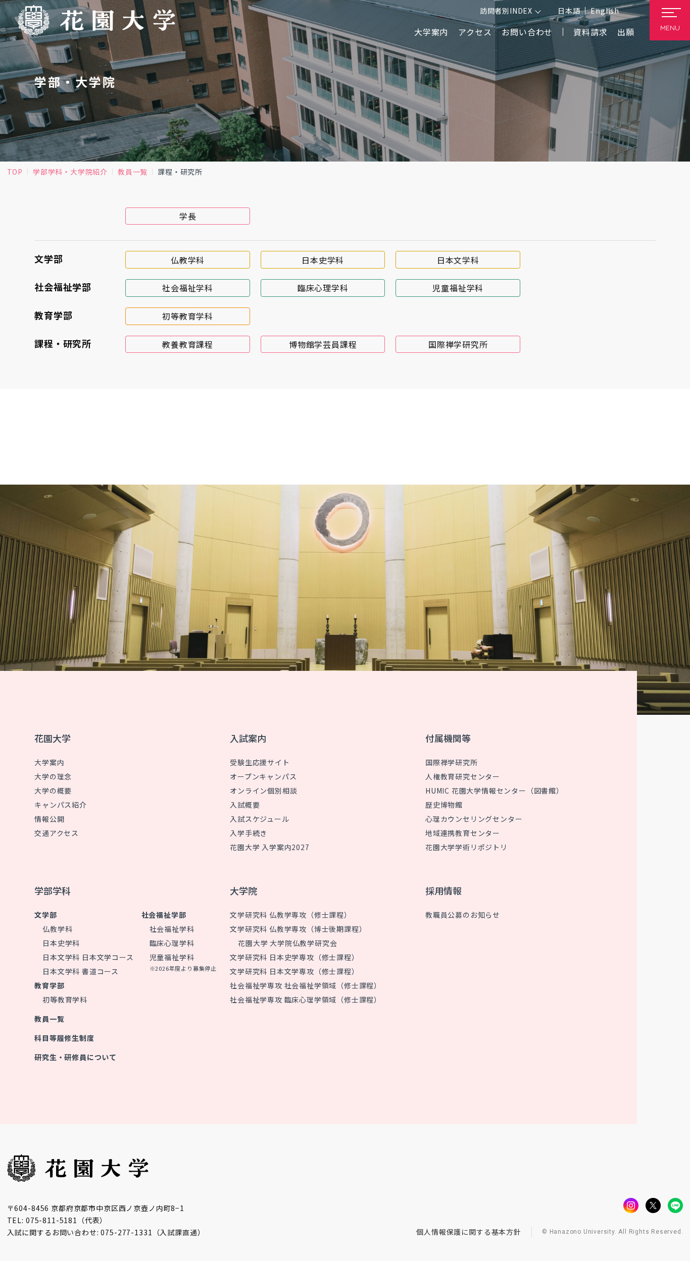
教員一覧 (132, 172)
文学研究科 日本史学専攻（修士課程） (294, 957)
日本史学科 (323, 260)
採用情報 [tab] (443, 890)
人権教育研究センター (462, 776)
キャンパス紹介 (60, 805)
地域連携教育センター (462, 833)
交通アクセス (56, 833)
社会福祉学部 (163, 915)
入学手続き (248, 833)
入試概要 (245, 805)
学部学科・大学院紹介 (70, 172)
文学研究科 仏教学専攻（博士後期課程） (298, 929)
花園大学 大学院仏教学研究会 (287, 943)
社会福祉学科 (187, 288)
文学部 (45, 915)
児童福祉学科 (457, 288)
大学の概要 (53, 790)
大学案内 (49, 762)
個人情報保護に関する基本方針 (468, 1232)
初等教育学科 (187, 316)
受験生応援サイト (259, 762)
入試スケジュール (259, 819)
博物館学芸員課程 (323, 344)
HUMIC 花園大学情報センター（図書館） (494, 790)
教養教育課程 (187, 344)
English (604, 11)
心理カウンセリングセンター (473, 819)
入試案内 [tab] (248, 738)
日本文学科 (458, 260)
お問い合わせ (527, 32)
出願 (625, 32)
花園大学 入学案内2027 (269, 847)
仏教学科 (188, 260)
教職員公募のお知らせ (462, 915)
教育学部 (49, 985)
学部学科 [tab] (52, 890)
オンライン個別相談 (263, 790)
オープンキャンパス (263, 776)
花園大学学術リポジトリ (466, 847)
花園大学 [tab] (52, 738)
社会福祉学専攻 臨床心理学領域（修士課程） (305, 999)
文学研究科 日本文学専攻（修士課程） (294, 971)
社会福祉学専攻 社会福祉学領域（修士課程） (305, 985)
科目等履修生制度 (64, 1038)
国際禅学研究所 (458, 344)
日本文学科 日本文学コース (87, 957)
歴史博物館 (444, 805)
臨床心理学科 (323, 288)
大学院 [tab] (243, 890)
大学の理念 (53, 776)
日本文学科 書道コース (80, 971)
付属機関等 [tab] (448, 738)
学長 (187, 216)
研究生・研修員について (75, 1057)
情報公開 (49, 819)
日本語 (569, 11)
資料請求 (590, 32)
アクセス (474, 32)
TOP (15, 172)
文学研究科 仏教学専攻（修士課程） (291, 915)
